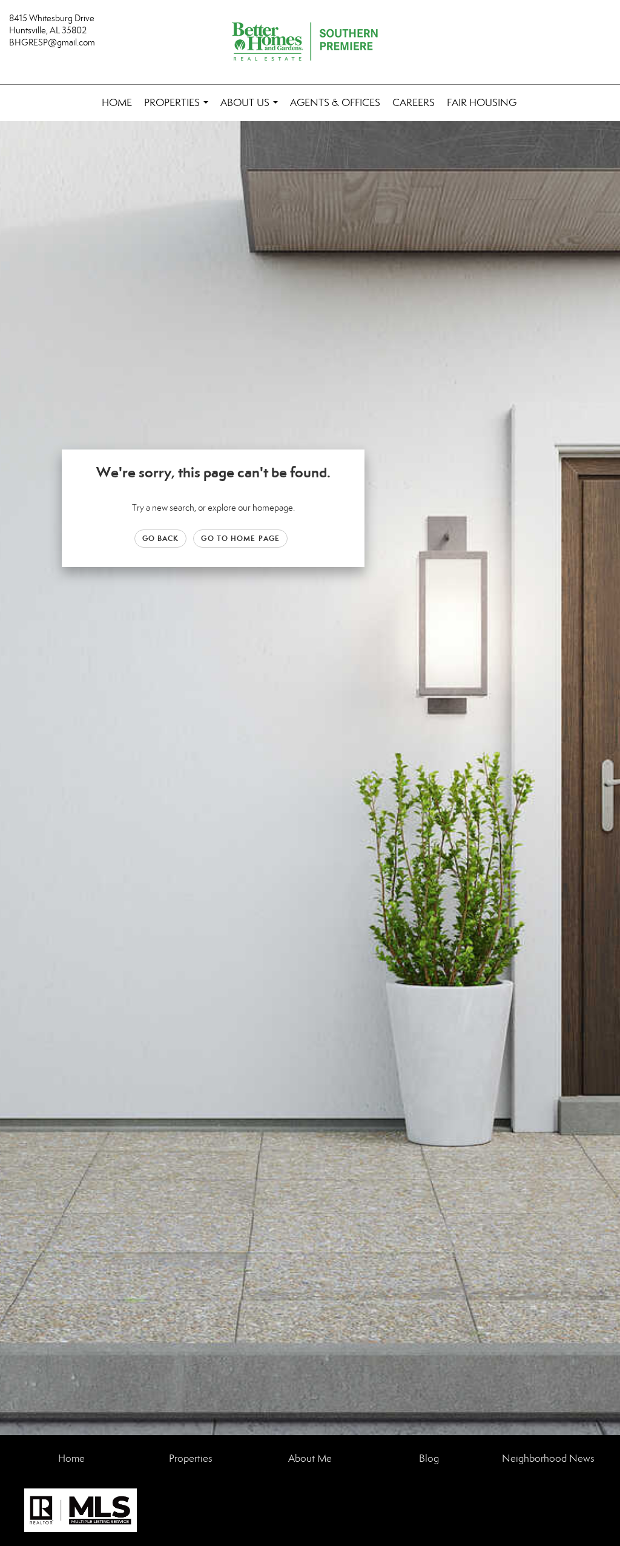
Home (117, 102)
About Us (251, 108)
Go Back (160, 538)
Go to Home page (240, 538)
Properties (178, 108)
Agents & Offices (335, 102)
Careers (413, 102)
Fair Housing (481, 102)
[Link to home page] (310, 42)
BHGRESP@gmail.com (52, 42)
